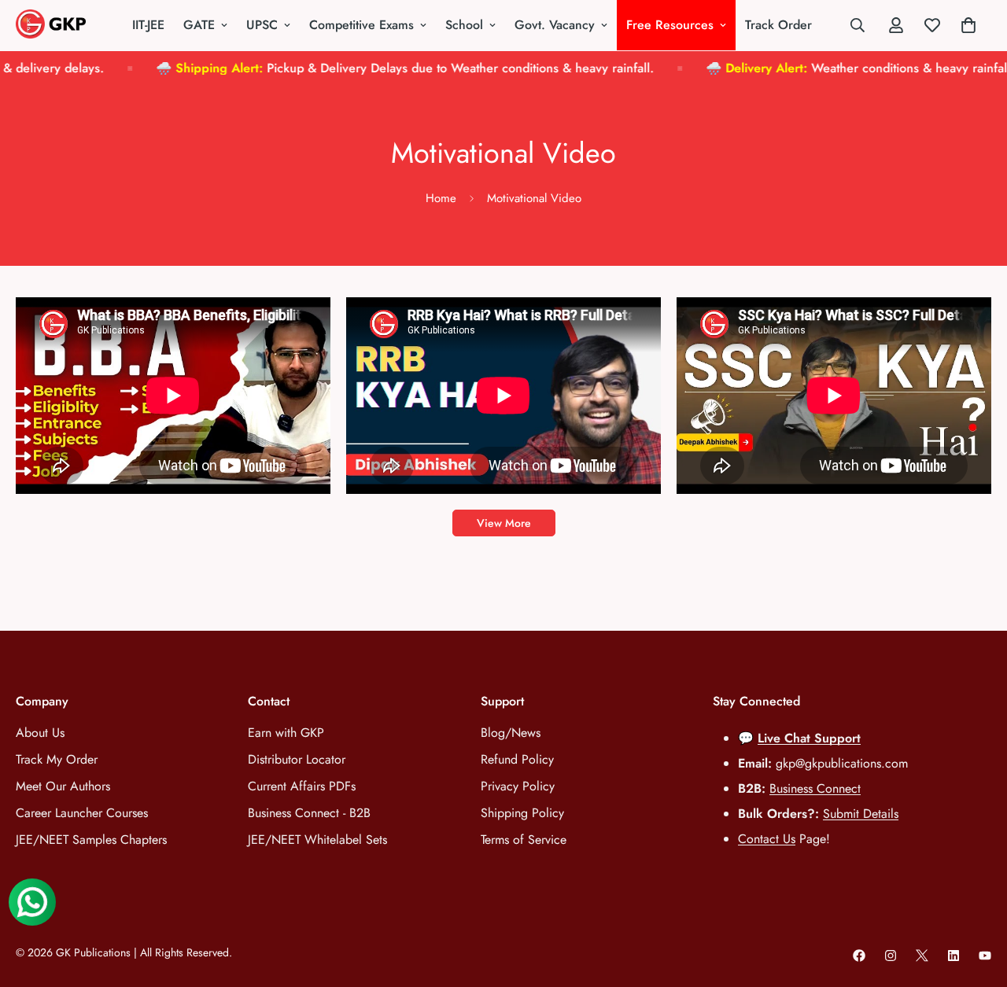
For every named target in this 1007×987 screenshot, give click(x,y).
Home (441, 198)
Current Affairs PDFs (302, 786)
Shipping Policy (522, 813)
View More (504, 523)
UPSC (262, 25)
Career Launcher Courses (82, 813)
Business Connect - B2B (309, 813)
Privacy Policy (518, 786)
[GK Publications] (55, 25)
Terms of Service (523, 839)
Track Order (778, 25)
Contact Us (766, 839)
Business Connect (815, 788)
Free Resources (670, 25)
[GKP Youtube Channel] (985, 955)
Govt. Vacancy (555, 25)
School (464, 25)
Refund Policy (517, 759)
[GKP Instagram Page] (890, 955)
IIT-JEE (148, 25)
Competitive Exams (361, 25)
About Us (40, 733)
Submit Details (860, 814)
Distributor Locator (296, 759)
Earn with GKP (286, 733)
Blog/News (510, 733)
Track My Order (57, 759)
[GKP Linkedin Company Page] (953, 955)
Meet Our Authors (63, 786)
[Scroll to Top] (976, 901)
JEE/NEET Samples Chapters (91, 839)
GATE (199, 25)
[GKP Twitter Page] (922, 955)
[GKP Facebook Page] (859, 955)
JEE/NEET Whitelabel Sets (317, 839)
